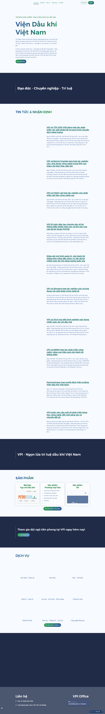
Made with (92, 711)
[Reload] (35, 491)
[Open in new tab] (37, 491)
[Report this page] (102, 712)
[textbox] (52, 2)
